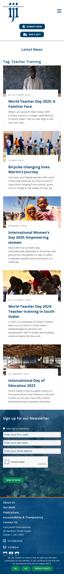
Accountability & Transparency (23, 517)
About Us (9, 502)
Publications (11, 512)
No (26, 568)
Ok (15, 568)
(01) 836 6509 (15, 541)
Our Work (9, 507)
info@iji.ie (13, 547)
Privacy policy (42, 568)
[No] (60, 564)
